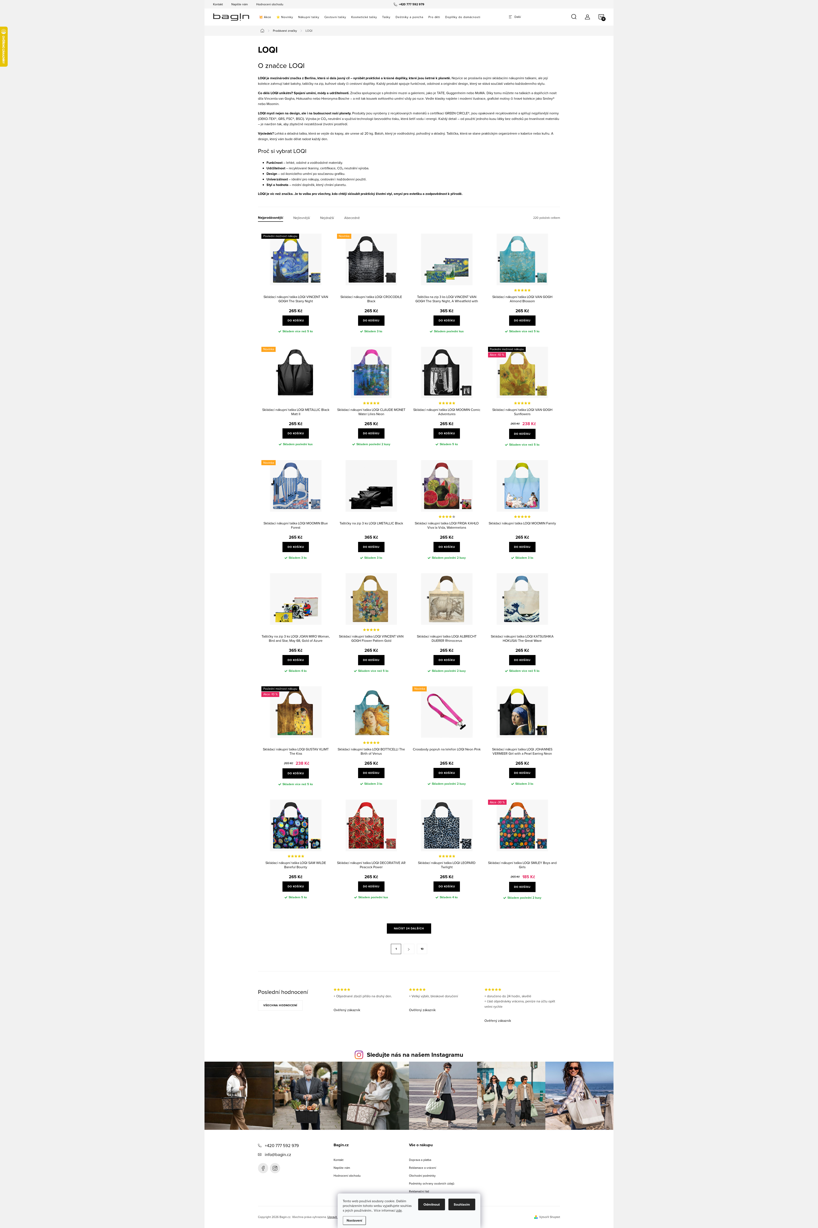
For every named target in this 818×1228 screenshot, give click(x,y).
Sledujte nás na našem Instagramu (415, 1054)
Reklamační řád (419, 1191)
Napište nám (239, 4)
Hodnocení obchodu (269, 4)
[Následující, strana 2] (409, 949)
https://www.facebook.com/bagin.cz (263, 1168)
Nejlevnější (301, 218)
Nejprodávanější (270, 218)
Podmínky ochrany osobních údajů (431, 1183)
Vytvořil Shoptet (549, 1217)
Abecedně (352, 218)
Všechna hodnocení (280, 1005)
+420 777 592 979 (282, 1145)
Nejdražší (327, 218)
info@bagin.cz (278, 1154)
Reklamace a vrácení (422, 1168)
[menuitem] (265, 17)
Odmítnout (431, 1204)
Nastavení (354, 1220)
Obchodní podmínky (422, 1176)
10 (422, 949)
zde (399, 1210)
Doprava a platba (420, 1160)
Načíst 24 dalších (409, 928)
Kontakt (218, 4)
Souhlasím (462, 1204)
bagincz (275, 1168)
